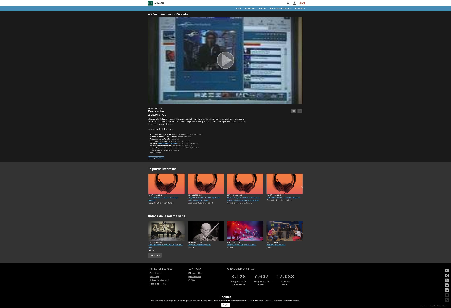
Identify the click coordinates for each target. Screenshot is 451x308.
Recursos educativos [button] (280, 8)
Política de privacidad (159, 280)
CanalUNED (152, 13)
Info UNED (196, 276)
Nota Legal (154, 276)
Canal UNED (196, 273)
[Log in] (294, 3)
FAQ (193, 280)
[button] (302, 187)
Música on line (182, 13)
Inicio (238, 8)
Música (170, 13)
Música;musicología (156, 157)
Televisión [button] (249, 8)
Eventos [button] (299, 8)
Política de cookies (158, 283)
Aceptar (225, 305)
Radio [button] (262, 8)
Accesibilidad (155, 273)
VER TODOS (155, 255)
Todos (162, 13)
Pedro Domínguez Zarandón (167, 143)
